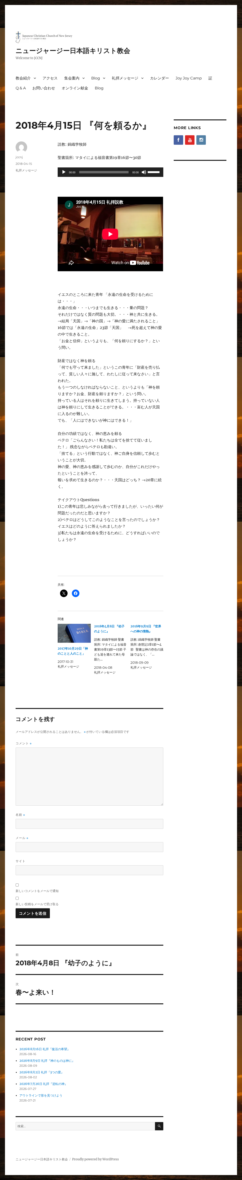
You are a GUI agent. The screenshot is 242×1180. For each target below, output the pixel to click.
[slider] (154, 171)
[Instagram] (201, 140)
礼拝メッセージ (125, 78)
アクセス (50, 78)
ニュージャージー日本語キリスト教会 (73, 51)
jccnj (19, 157)
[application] (110, 172)
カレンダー (159, 78)
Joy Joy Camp (189, 78)
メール (22, 838)
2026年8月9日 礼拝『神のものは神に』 (47, 1061)
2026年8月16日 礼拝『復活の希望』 (44, 1049)
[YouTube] (189, 140)
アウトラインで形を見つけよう (40, 1095)
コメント (24, 743)
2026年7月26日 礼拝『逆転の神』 (43, 1084)
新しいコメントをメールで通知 (37, 891)
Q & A (21, 88)
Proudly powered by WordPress (95, 1159)
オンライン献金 (75, 88)
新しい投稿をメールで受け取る (37, 904)
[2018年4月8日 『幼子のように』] (112, 649)
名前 (20, 815)
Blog (95, 78)
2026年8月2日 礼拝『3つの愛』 (41, 1072)
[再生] (63, 172)
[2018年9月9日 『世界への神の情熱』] (148, 647)
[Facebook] (178, 140)
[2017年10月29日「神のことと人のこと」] (74, 633)
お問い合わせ (43, 88)
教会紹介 (23, 78)
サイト (21, 861)
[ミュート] (144, 172)
